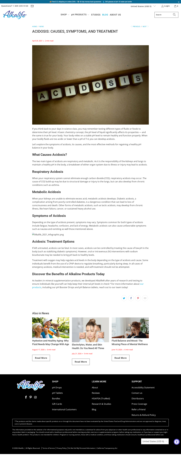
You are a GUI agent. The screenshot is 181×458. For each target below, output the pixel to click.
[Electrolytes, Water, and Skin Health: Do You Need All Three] (90, 329)
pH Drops (57, 387)
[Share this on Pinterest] (138, 298)
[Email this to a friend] (145, 298)
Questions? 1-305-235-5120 (14, 6)
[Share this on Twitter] (124, 298)
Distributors (138, 398)
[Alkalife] (15, 15)
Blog (94, 409)
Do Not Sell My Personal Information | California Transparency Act (92, 448)
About (95, 387)
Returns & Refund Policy (144, 415)
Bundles (56, 398)
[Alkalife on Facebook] (26, 397)
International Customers (64, 409)
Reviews (96, 392)
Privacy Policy (62, 448)
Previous (136, 26)
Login (167, 6)
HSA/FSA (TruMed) (101, 398)
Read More (41, 358)
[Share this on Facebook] (131, 298)
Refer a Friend (138, 409)
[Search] (174, 15)
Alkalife (21, 448)
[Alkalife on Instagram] (35, 397)
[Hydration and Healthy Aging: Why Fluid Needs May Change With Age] (50, 327)
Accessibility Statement (143, 387)
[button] (65, 14)
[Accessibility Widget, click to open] (177, 442)
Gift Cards (57, 403)
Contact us (137, 392)
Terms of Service (48, 448)
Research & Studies (101, 403)
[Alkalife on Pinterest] (31, 397)
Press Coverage (139, 403)
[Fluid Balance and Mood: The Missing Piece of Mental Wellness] (130, 327)
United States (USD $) (141, 6)
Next (145, 26)
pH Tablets (57, 392)
